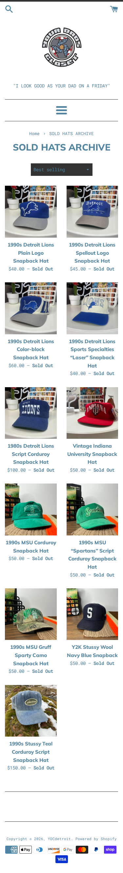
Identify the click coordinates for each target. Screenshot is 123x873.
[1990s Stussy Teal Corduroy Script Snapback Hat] (31, 711)
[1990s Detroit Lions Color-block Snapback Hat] (31, 308)
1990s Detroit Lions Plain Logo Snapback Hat (31, 253)
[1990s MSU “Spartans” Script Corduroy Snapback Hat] (92, 509)
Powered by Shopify (96, 838)
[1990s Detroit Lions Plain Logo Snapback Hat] (31, 212)
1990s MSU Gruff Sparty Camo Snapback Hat (30, 655)
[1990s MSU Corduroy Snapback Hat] (31, 509)
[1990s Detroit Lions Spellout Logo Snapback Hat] (92, 212)
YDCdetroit (59, 838)
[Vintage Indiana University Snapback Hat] (92, 413)
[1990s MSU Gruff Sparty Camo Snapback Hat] (31, 614)
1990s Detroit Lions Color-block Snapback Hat (31, 349)
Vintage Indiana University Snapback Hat (92, 454)
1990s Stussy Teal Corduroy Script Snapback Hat (30, 752)
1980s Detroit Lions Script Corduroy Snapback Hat (31, 454)
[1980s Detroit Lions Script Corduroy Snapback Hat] (31, 413)
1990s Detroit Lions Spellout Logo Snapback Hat (92, 253)
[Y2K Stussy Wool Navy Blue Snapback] (92, 614)
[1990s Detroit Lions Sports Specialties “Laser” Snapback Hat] (92, 308)
